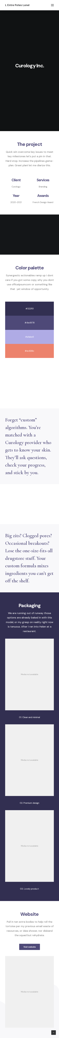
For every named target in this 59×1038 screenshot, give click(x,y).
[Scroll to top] (53, 1032)
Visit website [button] (29, 947)
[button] (52, 5)
